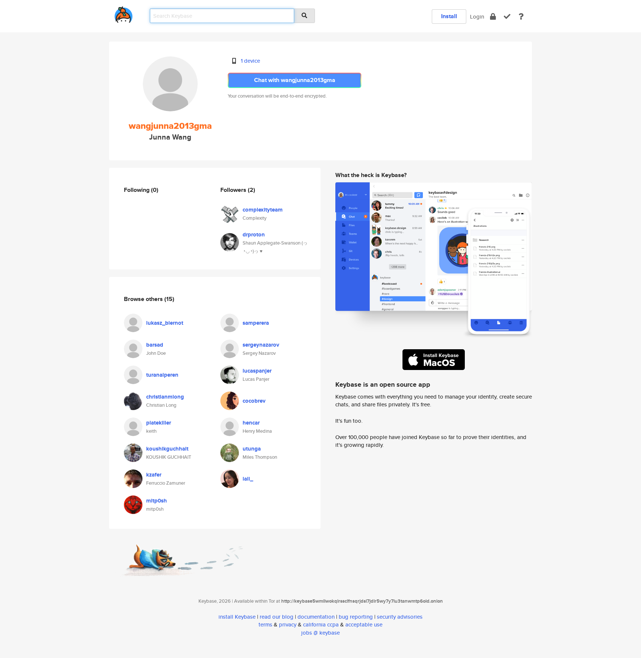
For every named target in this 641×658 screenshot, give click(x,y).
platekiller (158, 423)
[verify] (507, 16)
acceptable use (363, 624)
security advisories (400, 617)
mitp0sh (156, 501)
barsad (154, 345)
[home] (123, 13)
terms (265, 624)
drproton (254, 234)
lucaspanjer (257, 371)
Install (449, 16)
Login (477, 16)
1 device (250, 61)
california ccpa (321, 624)
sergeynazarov (261, 345)
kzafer (153, 475)
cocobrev (254, 401)
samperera (256, 323)
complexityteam (263, 210)
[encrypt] (493, 16)
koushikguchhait (167, 449)
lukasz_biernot (164, 323)
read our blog (276, 617)
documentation (316, 617)
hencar (251, 423)
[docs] (521, 16)
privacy (287, 624)
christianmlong (165, 397)
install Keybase (237, 617)
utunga (252, 449)
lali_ (248, 479)
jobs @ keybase (320, 632)
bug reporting (356, 617)
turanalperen (162, 375)
